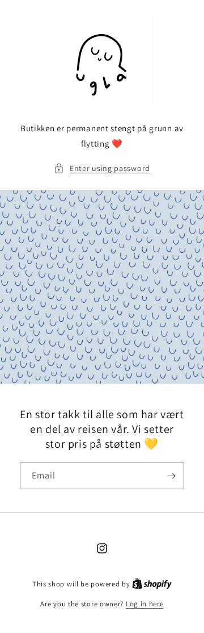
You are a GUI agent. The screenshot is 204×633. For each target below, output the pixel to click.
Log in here (145, 604)
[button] (102, 168)
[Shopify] (152, 584)
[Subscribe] (171, 476)
